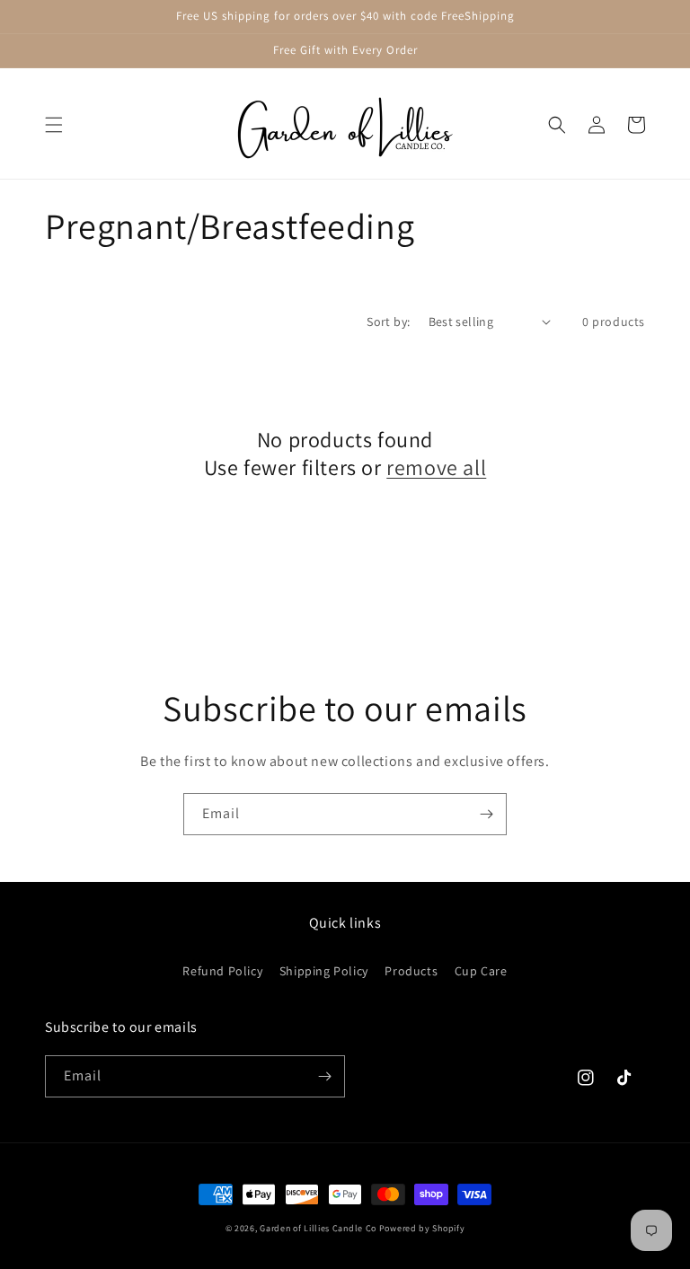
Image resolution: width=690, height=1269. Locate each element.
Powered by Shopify (422, 1228)
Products (411, 971)
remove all (436, 467)
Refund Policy (222, 971)
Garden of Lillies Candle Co (318, 1228)
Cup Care (481, 971)
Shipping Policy (323, 971)
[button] (54, 125)
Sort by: (388, 321)
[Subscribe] (486, 814)
